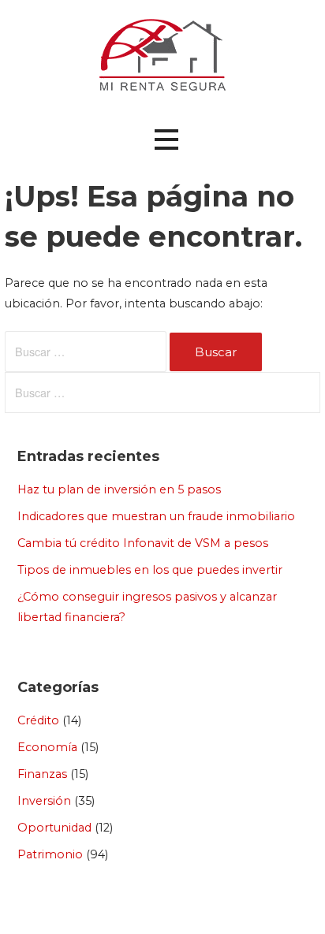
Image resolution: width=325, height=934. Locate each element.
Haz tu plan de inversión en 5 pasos (119, 489)
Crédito (38, 720)
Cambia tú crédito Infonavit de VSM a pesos (142, 543)
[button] (166, 140)
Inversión (44, 801)
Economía (47, 747)
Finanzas (42, 774)
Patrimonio (50, 854)
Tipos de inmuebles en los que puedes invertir (149, 570)
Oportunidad (54, 828)
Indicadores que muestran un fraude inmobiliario (156, 516)
